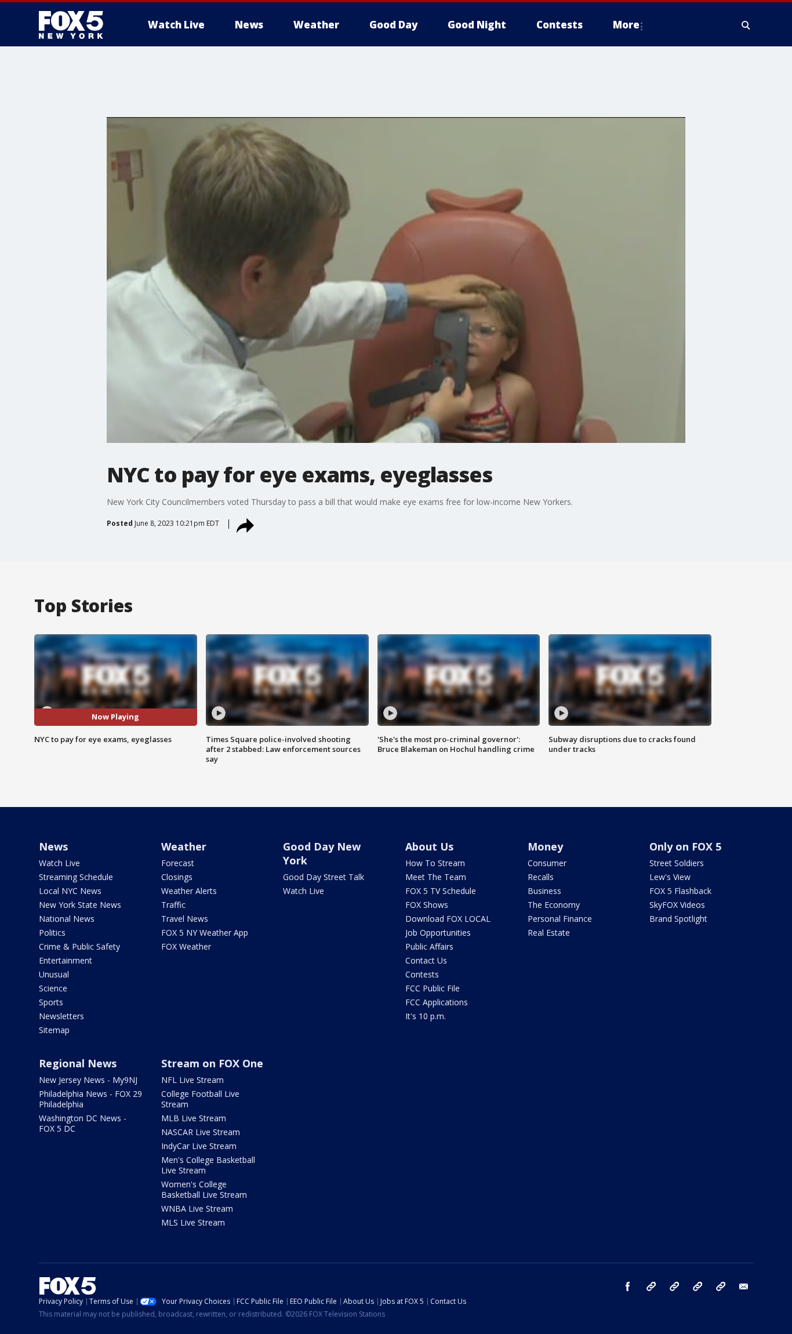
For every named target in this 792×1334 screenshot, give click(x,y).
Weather (183, 846)
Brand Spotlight (678, 918)
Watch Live (59, 862)
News (53, 846)
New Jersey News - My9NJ (88, 1079)
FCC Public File (432, 988)
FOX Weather (186, 946)
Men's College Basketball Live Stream (208, 1165)
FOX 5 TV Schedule (440, 890)
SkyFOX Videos (677, 904)
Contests (422, 974)
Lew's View (670, 876)
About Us (429, 846)
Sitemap (54, 1029)
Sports (51, 1002)
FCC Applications (436, 1002)
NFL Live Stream (192, 1079)
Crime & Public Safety (79, 946)
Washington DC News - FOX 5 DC (82, 1123)
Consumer (547, 862)
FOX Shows (426, 904)
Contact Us (426, 960)
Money (545, 846)
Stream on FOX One (212, 1063)
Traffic (173, 904)
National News (67, 918)
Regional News (78, 1063)
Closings (176, 876)
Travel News (184, 918)
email (744, 1286)
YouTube (697, 1286)
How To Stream (435, 862)
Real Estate (549, 932)
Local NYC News (70, 890)
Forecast (177, 862)
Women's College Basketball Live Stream (204, 1189)
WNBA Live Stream (197, 1208)
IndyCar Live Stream (199, 1145)
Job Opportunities (438, 932)
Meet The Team (435, 876)
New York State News (80, 904)
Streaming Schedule (76, 876)
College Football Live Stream (200, 1099)
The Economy (554, 904)
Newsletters (61, 1016)
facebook (628, 1286)
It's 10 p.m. (425, 1016)
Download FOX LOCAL (448, 918)
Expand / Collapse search (746, 25)
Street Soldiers (676, 862)
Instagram (651, 1286)
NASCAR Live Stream (200, 1131)
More (626, 24)
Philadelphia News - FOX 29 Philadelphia (90, 1099)
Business (544, 890)
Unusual (54, 974)
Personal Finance (560, 918)
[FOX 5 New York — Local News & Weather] (77, 25)
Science (53, 988)
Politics (52, 932)
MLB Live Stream (193, 1118)
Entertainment (65, 960)
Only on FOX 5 (685, 846)
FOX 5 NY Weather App (204, 932)
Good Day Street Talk (323, 876)
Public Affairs (429, 946)
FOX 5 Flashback (680, 890)
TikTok (674, 1286)
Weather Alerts (189, 890)
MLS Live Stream (193, 1222)
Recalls (541, 876)
